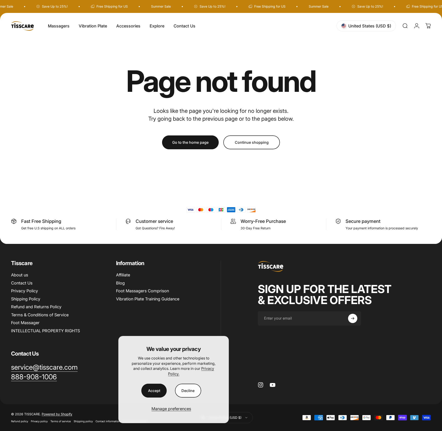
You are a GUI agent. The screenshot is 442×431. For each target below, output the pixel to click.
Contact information (108, 421)
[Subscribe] (352, 318)
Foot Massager (25, 322)
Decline (188, 390)
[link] (34, 377)
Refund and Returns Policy (36, 306)
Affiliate (123, 274)
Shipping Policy (25, 298)
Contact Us (21, 283)
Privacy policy (39, 421)
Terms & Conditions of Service (40, 314)
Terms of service (60, 421)
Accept (154, 390)
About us (19, 274)
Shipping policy (83, 421)
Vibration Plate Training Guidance (147, 298)
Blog (120, 283)
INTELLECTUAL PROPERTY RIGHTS (45, 330)
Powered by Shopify (57, 414)
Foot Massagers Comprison (142, 290)
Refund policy (19, 421)
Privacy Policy (24, 290)
